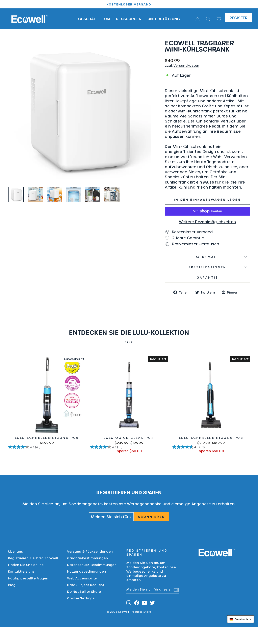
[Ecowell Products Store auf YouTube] (144, 602)
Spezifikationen (207, 267)
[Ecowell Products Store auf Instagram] (128, 602)
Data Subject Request (85, 585)
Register (239, 18)
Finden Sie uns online (26, 565)
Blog (12, 585)
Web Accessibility (82, 578)
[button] (240, 619)
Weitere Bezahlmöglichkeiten (207, 222)
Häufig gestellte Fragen (28, 578)
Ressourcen (128, 19)
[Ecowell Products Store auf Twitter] (152, 602)
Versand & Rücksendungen (90, 551)
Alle (129, 342)
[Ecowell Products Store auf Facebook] (136, 602)
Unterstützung (164, 19)
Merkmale (207, 257)
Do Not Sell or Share (84, 591)
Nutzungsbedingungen (86, 571)
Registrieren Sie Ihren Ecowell (33, 558)
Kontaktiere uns (21, 571)
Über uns (15, 551)
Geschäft (88, 19)
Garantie (207, 277)
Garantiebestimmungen (87, 558)
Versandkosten (186, 65)
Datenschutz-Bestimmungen (92, 565)
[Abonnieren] (176, 589)
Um (107, 19)
